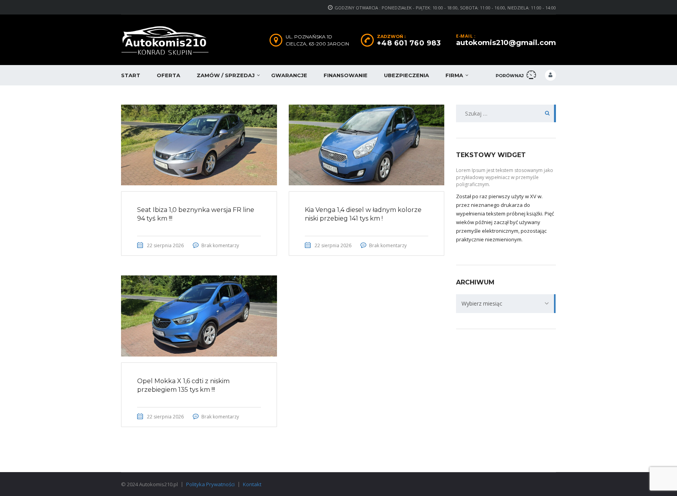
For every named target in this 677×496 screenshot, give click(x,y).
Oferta (168, 75)
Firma (454, 75)
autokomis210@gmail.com (506, 42)
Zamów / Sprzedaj (226, 75)
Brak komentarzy (220, 245)
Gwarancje (289, 75)
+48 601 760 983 (409, 43)
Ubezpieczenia (406, 75)
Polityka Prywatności (210, 484)
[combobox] (506, 303)
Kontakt (252, 484)
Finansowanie (345, 75)
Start (130, 75)
